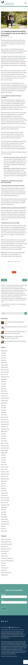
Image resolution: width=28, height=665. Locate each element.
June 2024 (3, 407)
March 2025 (4, 391)
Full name (3, 594)
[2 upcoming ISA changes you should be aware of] (2, 327)
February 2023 (4, 443)
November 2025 (5, 372)
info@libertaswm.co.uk (15, 627)
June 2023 (3, 436)
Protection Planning (16, 261)
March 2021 (4, 490)
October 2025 (4, 374)
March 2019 (4, 531)
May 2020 (3, 514)
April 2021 (3, 488)
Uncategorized (4, 572)
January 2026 (4, 367)
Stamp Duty (4, 568)
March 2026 (4, 362)
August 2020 (4, 507)
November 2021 (5, 474)
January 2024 (4, 419)
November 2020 (5, 500)
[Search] (25, 313)
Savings (3, 563)
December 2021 (5, 471)
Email (2, 600)
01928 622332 (5, 627)
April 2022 (3, 462)
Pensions (3, 556)
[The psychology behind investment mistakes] (2, 342)
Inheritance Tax (5, 549)
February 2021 (4, 493)
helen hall (4, 37)
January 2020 (4, 519)
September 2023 (5, 429)
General (10, 261)
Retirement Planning (6, 560)
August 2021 (4, 481)
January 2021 (4, 495)
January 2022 (4, 469)
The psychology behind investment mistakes (15, 341)
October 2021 (4, 476)
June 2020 (3, 512)
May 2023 (3, 438)
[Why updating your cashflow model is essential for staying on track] (2, 337)
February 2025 (4, 393)
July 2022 (3, 455)
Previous (4, 280)
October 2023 (4, 426)
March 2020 (4, 517)
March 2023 (4, 441)
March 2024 (4, 415)
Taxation (3, 570)
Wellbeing (3, 575)
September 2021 (5, 479)
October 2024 (4, 400)
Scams (2, 565)
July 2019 (3, 526)
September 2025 (5, 377)
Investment (4, 551)
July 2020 (3, 509)
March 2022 (4, 464)
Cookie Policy (21, 629)
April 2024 (3, 412)
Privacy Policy (11, 629)
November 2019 (5, 521)
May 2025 (3, 386)
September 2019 (5, 524)
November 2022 (5, 448)
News (2, 553)
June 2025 (3, 384)
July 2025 (3, 381)
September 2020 (5, 505)
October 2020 (4, 502)
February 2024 (4, 417)
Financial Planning (5, 544)
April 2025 (3, 388)
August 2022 (4, 453)
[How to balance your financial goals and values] (2, 322)
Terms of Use (16, 629)
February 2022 (4, 467)
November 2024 (5, 398)
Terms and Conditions (4, 629)
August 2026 (4, 350)
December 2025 (5, 369)
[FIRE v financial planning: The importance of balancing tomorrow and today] (2, 332)
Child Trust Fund (5, 539)
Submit (4, 608)
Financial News (4, 542)
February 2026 (4, 365)
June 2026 (3, 355)
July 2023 (3, 434)
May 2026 (3, 358)
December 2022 (5, 445)
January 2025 (4, 396)
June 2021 (3, 486)
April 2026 (3, 360)
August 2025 (4, 379)
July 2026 (3, 353)
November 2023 (5, 424)
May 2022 (3, 460)
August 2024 (4, 403)
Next (24, 280)
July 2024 (3, 405)
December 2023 (5, 422)
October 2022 (4, 450)
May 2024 (3, 410)
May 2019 (3, 528)
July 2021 (3, 483)
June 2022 (3, 457)
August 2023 (4, 431)
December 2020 (5, 498)
